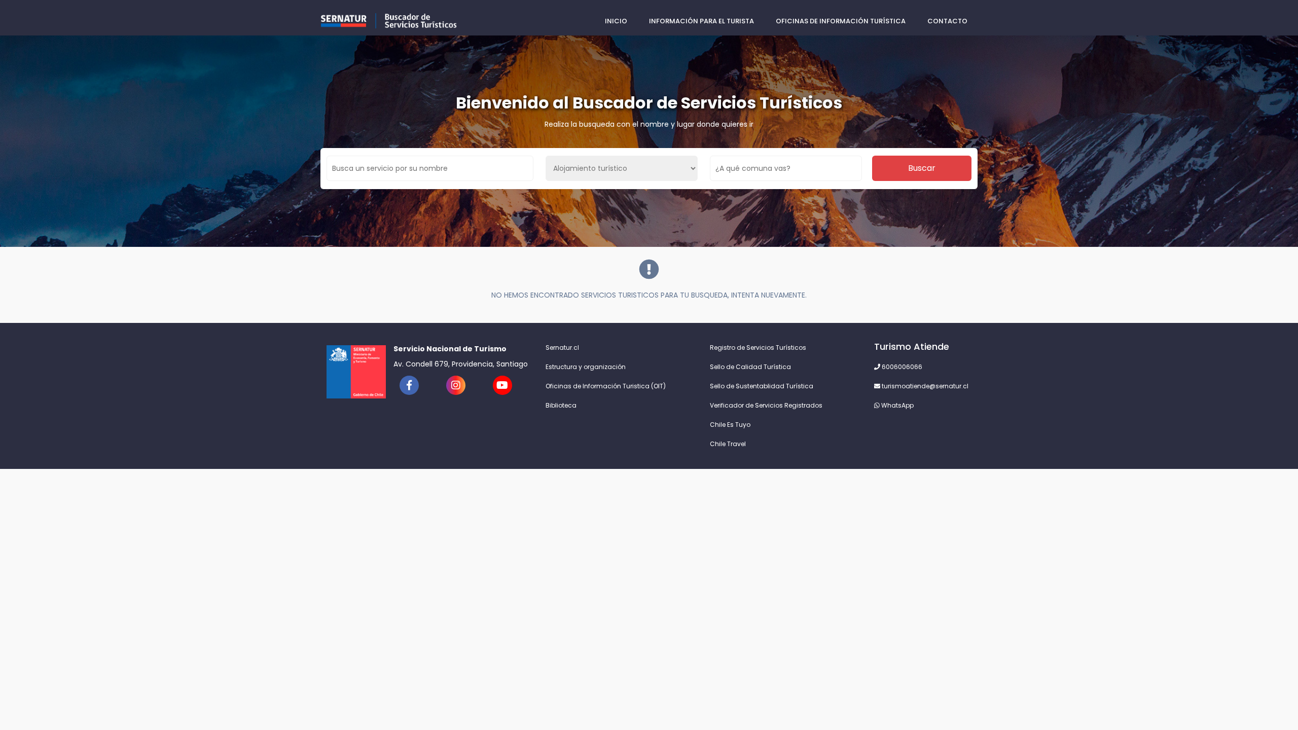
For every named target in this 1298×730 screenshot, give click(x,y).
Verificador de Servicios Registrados (766, 405)
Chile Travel (728, 444)
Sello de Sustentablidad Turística (761, 386)
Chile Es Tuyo (730, 424)
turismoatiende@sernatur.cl (924, 386)
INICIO (616, 21)
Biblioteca (561, 405)
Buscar (921, 168)
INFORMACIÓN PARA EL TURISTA (701, 21)
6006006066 (901, 366)
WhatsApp (897, 405)
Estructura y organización (586, 366)
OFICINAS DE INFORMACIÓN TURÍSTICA (841, 21)
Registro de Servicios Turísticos (758, 347)
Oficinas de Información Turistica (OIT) (606, 386)
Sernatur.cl (562, 347)
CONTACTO (947, 21)
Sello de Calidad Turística (750, 366)
